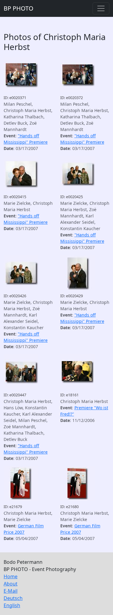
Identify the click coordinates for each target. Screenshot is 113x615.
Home (10, 576)
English (12, 605)
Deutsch (13, 598)
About (10, 583)
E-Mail (10, 591)
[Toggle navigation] (101, 8)
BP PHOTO (18, 8)
